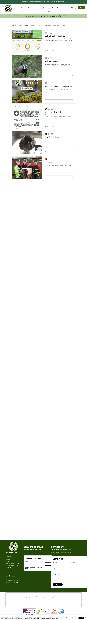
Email (26, 561)
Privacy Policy (55, 618)
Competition (56, 25)
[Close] (85, 617)
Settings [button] (68, 617)
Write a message (56, 574)
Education (33, 25)
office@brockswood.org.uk (13, 565)
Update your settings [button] (58, 597)
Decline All (74, 617)
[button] (73, 25)
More (63, 25)
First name (55, 562)
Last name (72, 562)
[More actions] (73, 32)
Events (20, 25)
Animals (26, 25)
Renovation (48, 25)
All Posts (14, 25)
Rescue (40, 25)
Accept (81, 617)
